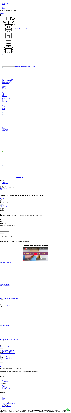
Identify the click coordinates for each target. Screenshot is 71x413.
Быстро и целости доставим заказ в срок (7, 366)
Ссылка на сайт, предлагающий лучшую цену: (8, 225)
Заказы (3, 182)
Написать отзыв (3, 198)
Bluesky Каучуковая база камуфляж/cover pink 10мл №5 (9, 339)
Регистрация (5, 188)
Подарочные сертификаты (6, 5)
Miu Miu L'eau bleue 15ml (4, 346)
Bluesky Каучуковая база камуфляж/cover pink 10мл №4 (9, 318)
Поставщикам (4, 387)
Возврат (3, 8)
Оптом (3, 4)
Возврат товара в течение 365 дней (6, 373)
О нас (3, 2)
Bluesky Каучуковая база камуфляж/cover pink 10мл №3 (9, 298)
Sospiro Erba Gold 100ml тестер (5, 356)
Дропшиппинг (4, 395)
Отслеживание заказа (3, 187)
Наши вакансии (5, 398)
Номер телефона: (3, 223)
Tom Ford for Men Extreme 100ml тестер (6, 360)
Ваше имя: (2, 219)
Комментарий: (2, 227)
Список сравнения (5, 183)
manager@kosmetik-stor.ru (6, 406)
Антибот (1, 232)
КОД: (1, 199)
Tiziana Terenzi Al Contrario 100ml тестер (6, 351)
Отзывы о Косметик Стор (6, 396)
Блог (3, 399)
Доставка (3, 7)
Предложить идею (5, 3)
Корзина (1, 191)
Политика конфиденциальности (7, 397)
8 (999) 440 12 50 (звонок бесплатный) (8, 403)
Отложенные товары (5, 380)
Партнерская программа (6, 394)
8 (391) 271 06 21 (5, 404)
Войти (1, 188)
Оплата (3, 6)
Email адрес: (2, 221)
